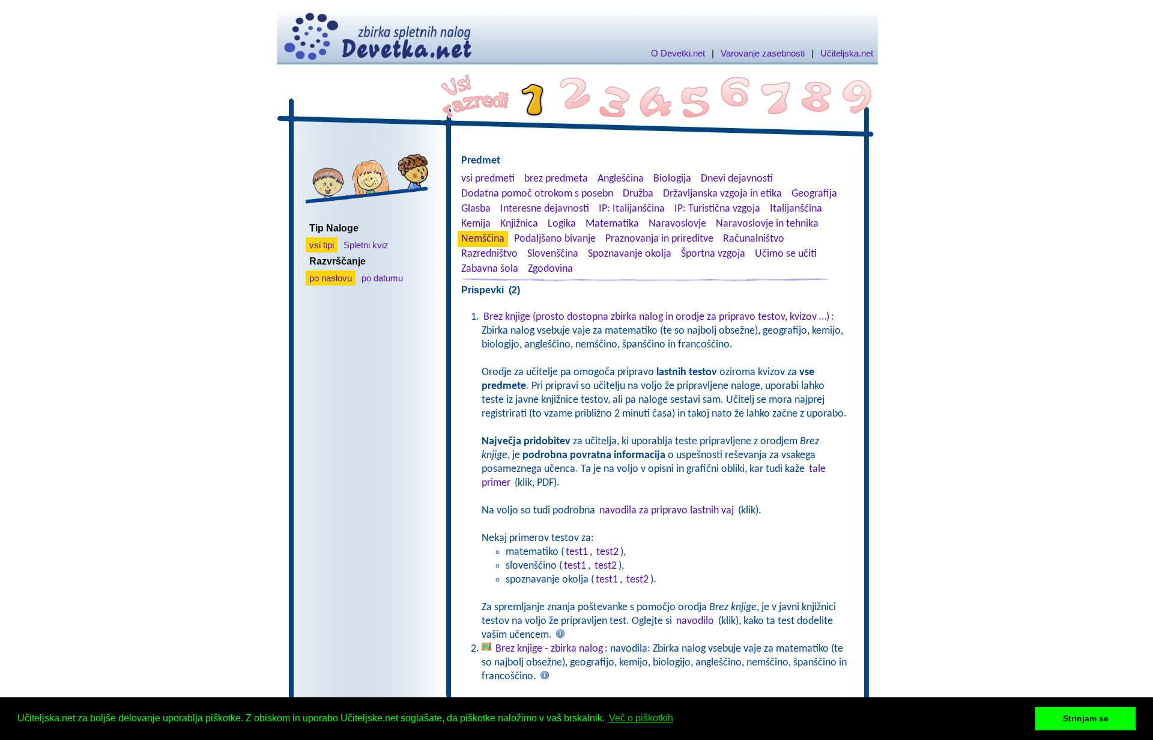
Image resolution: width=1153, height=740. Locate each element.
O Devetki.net (678, 53)
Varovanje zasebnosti (763, 53)
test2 (607, 552)
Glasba (476, 209)
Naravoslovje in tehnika (767, 224)
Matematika (612, 224)
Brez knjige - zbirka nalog (549, 649)
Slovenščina (552, 254)
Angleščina (621, 179)
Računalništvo (753, 239)
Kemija (476, 224)
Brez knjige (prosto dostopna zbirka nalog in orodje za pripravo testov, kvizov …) (656, 317)
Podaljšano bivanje (555, 239)
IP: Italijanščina (632, 209)
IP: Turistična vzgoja (717, 209)
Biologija (672, 179)
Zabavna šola (489, 269)
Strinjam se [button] (1086, 718)
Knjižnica (519, 224)
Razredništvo (489, 254)
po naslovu (330, 278)
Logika (562, 224)
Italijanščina (796, 209)
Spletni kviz (366, 245)
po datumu (382, 278)
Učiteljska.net (846, 53)
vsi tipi (321, 245)
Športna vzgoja (713, 254)
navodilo (695, 621)
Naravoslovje (677, 224)
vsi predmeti (488, 179)
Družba (638, 194)
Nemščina (482, 239)
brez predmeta (556, 179)
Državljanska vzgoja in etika (722, 194)
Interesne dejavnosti (544, 209)
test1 (577, 552)
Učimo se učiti (786, 254)
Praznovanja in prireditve (659, 239)
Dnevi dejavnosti (737, 179)
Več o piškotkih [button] (641, 718)
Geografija (814, 194)
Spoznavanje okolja (629, 254)
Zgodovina (550, 269)
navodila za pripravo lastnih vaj (666, 510)
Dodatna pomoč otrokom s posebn (537, 194)
